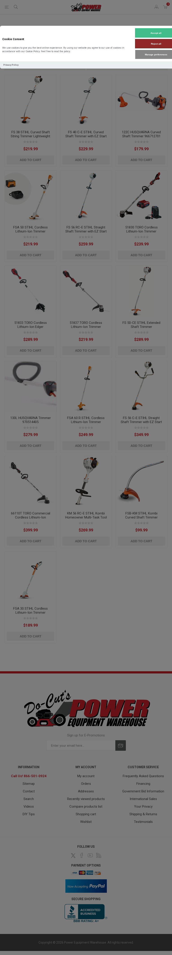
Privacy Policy (11, 65)
